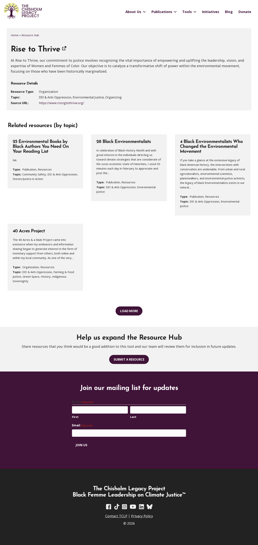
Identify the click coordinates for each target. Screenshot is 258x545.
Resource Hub (30, 35)
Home (15, 35)
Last (133, 417)
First (75, 417)
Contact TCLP (116, 516)
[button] (129, 310)
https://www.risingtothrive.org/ (61, 103)
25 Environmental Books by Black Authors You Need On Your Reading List (41, 147)
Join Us (81, 445)
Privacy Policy (142, 516)
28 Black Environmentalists (123, 142)
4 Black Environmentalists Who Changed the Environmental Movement (211, 147)
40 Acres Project (29, 231)
